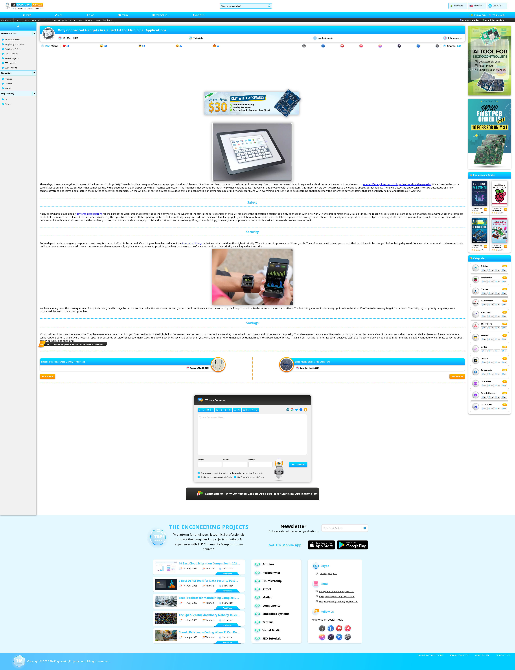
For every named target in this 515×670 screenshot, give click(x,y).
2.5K (47, 46)
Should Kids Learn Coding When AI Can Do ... (209, 632)
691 (459, 46)
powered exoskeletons (89, 213)
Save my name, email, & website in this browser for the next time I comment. (231, 473)
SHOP (91, 15)
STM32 (26, 20)
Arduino (35, 20)
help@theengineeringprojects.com (336, 596)
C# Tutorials (486, 381)
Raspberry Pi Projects (14, 44)
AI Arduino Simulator (495, 20)
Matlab (8, 88)
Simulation (6, 73)
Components (486, 370)
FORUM (125, 15)
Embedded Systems (59, 20)
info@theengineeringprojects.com (336, 591)
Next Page (456, 376)
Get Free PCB (479, 15)
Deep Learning (85, 20)
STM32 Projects (12, 58)
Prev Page (49, 376)
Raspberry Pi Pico (13, 49)
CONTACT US (503, 655)
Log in (495, 6)
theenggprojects (328, 573)
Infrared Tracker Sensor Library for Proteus (63, 362)
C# (6, 99)
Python (8, 104)
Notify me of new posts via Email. (250, 477)
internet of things (192, 243)
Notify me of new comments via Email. (216, 477)
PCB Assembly (498, 15)
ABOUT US (199, 15)
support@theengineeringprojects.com (338, 601)
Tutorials (198, 38)
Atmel (266, 589)
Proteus (8, 79)
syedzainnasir (325, 38)
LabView (8, 83)
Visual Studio (486, 312)
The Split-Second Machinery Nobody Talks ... (209, 615)
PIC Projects (10, 63)
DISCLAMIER (482, 655)
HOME (28, 15)
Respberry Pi (486, 277)
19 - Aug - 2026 (189, 585)
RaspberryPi (6, 20)
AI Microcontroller (470, 20)
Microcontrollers (8, 33)
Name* (201, 459)
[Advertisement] (252, 67)
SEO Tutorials (486, 404)
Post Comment (298, 464)
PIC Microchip (487, 301)
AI (75, 20)
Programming (7, 93)
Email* (226, 459)
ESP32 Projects (11, 53)
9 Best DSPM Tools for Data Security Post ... (208, 580)
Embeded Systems (488, 393)
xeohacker (227, 568)
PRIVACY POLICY (459, 655)
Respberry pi (271, 573)
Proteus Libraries (102, 20)
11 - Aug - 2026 (189, 602)
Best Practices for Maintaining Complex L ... (209, 598)
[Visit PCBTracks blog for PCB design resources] (489, 167)
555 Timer (485, 335)
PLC (46, 20)
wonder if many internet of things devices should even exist (397, 184)
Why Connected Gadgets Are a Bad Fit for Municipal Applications (75, 344)
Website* (252, 459)
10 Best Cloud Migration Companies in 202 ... (209, 563)
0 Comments (454, 38)
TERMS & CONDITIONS (430, 655)
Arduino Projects (12, 39)
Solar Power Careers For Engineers (312, 362)
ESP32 (17, 20)
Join (501, 6)
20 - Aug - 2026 (189, 568)
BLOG (59, 15)
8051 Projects (11, 67)
